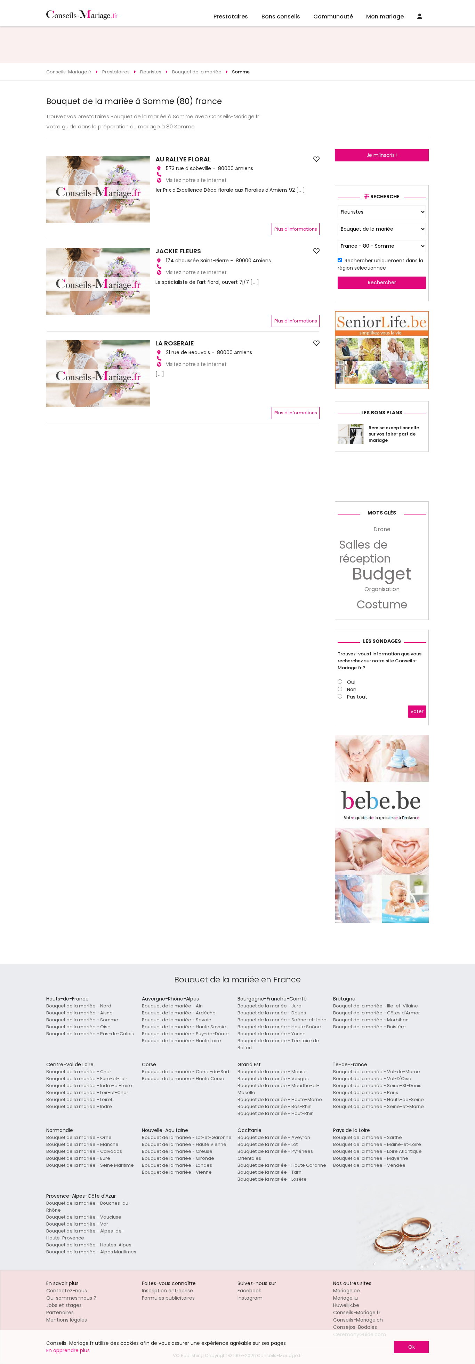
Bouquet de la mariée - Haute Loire (181, 1040)
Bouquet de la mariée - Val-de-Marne (376, 1071)
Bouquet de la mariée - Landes (177, 1165)
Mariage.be (346, 1290)
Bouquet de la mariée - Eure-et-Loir (86, 1078)
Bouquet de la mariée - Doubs (272, 1013)
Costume (382, 604)
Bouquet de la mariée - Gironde (178, 1158)
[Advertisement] (237, 45)
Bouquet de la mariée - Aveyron (274, 1137)
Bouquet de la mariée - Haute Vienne (184, 1144)
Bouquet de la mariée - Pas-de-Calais (90, 1033)
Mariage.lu (345, 1297)
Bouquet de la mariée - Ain (172, 1006)
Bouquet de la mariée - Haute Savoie (184, 1026)
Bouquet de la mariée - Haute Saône (279, 1026)
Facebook (249, 1290)
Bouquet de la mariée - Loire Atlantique (377, 1151)
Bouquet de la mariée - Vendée (369, 1165)
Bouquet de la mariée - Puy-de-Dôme (185, 1033)
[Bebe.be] (382, 921)
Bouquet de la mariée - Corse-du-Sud (185, 1071)
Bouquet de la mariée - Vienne (177, 1172)
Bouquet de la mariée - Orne (79, 1137)
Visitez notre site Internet (196, 180)
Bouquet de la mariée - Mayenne (370, 1158)
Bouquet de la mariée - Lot (268, 1144)
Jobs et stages (64, 1305)
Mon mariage (385, 17)
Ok (411, 1346)
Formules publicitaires (168, 1297)
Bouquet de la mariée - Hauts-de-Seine (378, 1099)
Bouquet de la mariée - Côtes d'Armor (376, 1013)
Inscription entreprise (167, 1290)
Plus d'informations (295, 229)
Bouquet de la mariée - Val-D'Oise (372, 1078)
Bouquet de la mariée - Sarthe (367, 1137)
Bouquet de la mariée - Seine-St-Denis (377, 1085)
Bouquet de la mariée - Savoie (176, 1019)
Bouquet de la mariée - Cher (78, 1071)
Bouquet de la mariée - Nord (78, 1006)
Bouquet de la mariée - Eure (78, 1158)
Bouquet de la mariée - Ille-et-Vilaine (375, 1006)
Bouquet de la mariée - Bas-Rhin (275, 1106)
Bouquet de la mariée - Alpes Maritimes (91, 1252)
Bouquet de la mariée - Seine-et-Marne (378, 1106)
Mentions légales (66, 1319)
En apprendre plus (68, 1350)
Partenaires (60, 1312)
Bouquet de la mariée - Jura (269, 1006)
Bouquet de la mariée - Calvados (84, 1151)
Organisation (382, 589)
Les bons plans (381, 412)
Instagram (250, 1297)
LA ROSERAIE (174, 343)
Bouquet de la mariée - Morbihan (371, 1019)
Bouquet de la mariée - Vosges (273, 1078)
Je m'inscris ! (382, 155)
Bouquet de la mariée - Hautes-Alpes (88, 1245)
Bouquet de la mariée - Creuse (177, 1151)
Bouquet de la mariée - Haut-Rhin (276, 1113)
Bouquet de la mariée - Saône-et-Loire (282, 1019)
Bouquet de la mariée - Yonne (272, 1033)
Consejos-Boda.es (355, 1327)
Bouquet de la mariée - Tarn (269, 1172)
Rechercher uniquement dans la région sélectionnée (380, 264)
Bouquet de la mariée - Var (77, 1224)
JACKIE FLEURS (178, 251)
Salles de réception (365, 551)
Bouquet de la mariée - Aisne (79, 1013)
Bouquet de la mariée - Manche (82, 1144)
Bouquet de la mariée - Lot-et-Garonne (187, 1137)
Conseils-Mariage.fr (356, 1312)
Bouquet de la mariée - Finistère (369, 1026)
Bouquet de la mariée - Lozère (272, 1179)
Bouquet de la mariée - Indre (79, 1106)
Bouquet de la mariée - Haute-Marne (280, 1099)
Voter (417, 711)
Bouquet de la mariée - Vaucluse (83, 1217)
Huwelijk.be (346, 1305)
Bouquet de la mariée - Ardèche (179, 1013)
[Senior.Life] (382, 387)
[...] (300, 189)
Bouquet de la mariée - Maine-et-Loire (377, 1144)
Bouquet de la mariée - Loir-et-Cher (87, 1092)
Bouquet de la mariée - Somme (82, 1019)
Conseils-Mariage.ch (358, 1319)
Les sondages (382, 641)
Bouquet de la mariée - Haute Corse (183, 1078)
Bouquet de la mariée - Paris (365, 1092)
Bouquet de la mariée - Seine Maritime (90, 1165)
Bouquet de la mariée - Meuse (272, 1071)
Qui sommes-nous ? (71, 1297)
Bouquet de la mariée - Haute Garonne (282, 1165)
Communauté (333, 17)
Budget (382, 574)
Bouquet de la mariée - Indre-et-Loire (89, 1085)
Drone (382, 529)
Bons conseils (280, 17)
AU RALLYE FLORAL (183, 159)
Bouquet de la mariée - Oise (78, 1026)
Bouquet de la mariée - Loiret (79, 1099)
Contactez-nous (66, 1290)
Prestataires (231, 17)
